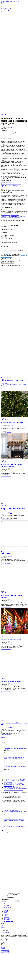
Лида (11, 425)
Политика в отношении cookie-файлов (13, 790)
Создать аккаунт (5, 932)
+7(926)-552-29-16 (6, 9)
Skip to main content (14, 1)
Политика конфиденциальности (12, 787)
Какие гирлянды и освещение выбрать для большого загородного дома (14, 809)
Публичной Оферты (22, 252)
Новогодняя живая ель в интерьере (12, 422)
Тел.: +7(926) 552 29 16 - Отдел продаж (15, 779)
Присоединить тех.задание (7, 235)
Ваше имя (3, 226)
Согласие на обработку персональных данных (15, 788)
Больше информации (11, 940)
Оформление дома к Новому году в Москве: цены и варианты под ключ (15, 767)
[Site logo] (7, 7)
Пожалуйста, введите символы (9, 242)
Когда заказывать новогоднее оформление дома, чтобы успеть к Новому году (14, 827)
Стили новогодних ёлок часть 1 (11, 681)
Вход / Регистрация (8, 921)
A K (11, 127)
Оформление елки (14, 377)
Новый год (3, 114)
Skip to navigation (5, 1)
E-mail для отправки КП (7, 229)
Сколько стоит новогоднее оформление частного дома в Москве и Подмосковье (14, 819)
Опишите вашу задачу (6, 238)
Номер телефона (5, 232)
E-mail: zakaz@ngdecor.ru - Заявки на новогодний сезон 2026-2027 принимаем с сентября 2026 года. (14, 785)
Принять (25, 940)
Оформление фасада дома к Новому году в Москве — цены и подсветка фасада (14, 758)
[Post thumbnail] (6, 746)
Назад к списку (4, 383)
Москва (2, 377)
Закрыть (3, 737)
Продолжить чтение (6, 432)
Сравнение (6, 919)
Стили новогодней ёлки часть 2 (11, 639)
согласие (8, 254)
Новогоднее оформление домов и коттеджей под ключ (11, 465)
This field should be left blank (8, 262)
